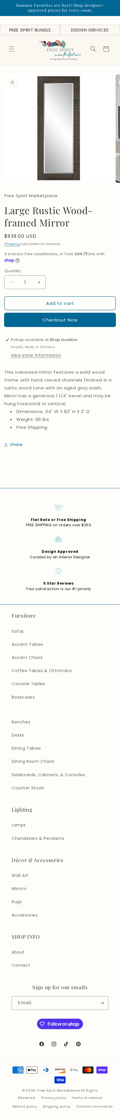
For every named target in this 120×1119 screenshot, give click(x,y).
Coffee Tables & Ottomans (42, 671)
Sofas (18, 631)
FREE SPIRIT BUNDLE (30, 30)
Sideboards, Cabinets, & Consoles (48, 775)
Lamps (19, 825)
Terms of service (87, 1097)
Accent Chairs (27, 657)
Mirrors (19, 888)
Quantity (12, 271)
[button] (11, 49)
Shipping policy (57, 1106)
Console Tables (28, 684)
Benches (21, 722)
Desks (18, 735)
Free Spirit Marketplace (58, 1090)
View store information (36, 355)
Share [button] (16, 444)
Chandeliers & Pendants (38, 838)
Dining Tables (26, 748)
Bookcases (23, 697)
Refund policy (25, 1106)
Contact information (94, 1106)
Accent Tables (27, 644)
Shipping (12, 244)
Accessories (25, 915)
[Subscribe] (101, 1003)
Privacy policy (53, 1097)
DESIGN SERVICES (90, 30)
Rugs (17, 902)
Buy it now (60, 320)
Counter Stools (28, 788)
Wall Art (20, 875)
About (18, 952)
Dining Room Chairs (33, 761)
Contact (21, 965)
